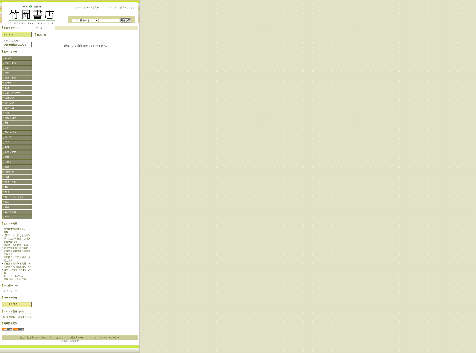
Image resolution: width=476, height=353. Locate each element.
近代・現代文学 (12, 93)
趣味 (7, 147)
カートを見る (92, 7)
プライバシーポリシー (108, 337)
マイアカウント (109, 7)
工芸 (7, 142)
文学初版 (9, 107)
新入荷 (8, 58)
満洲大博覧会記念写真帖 (16, 248)
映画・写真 (10, 152)
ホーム (80, 7)
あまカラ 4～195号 (14, 276)
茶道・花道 (10, 132)
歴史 (7, 73)
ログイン (8, 34)
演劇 (7, 127)
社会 (7, 192)
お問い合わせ (126, 7)
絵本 (7, 216)
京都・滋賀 (10, 63)
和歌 (7, 88)
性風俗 (8, 162)
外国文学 (9, 103)
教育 (7, 201)
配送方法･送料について (82, 337)
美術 (7, 122)
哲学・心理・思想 (14, 196)
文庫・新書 (10, 211)
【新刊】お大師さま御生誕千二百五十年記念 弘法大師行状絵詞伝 (17, 238)
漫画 (7, 206)
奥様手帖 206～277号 (15, 279)
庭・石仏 (9, 137)
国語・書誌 (10, 78)
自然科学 (9, 172)
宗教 (7, 112)
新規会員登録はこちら (15, 44)
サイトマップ (10, 291)
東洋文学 (9, 98)
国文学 (8, 83)
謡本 (7, 68)
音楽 (7, 157)
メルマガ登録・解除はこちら (16, 317)
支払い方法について (59, 337)
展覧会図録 (10, 117)
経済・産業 (10, 182)
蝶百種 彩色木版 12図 (16, 245)
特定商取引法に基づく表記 (33, 337)
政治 (7, 187)
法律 (7, 177)
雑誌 (7, 167)
